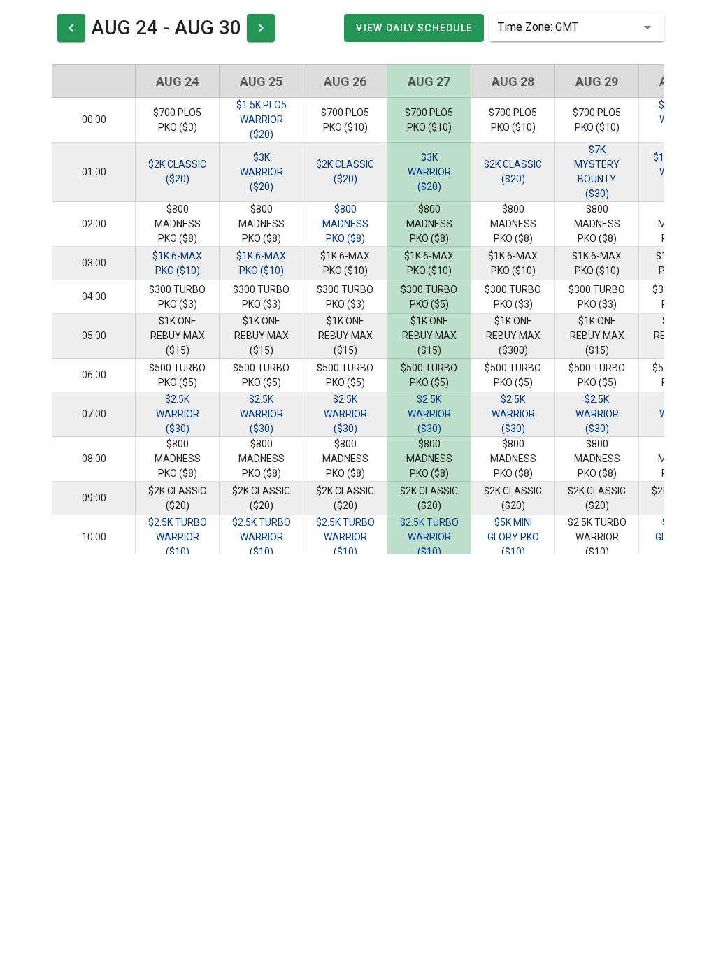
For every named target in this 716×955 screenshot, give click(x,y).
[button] (576, 27)
